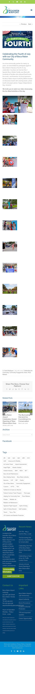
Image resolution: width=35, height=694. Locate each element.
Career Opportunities (25, 618)
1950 (18, 458)
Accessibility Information (9, 570)
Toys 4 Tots (12, 512)
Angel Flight (6, 467)
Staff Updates (23, 509)
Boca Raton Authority (23, 477)
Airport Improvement (21, 464)
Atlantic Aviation (16, 467)
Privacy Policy (21, 644)
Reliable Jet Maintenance (10, 502)
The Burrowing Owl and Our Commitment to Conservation (24, 418)
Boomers (5, 480)
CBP (16, 480)
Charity (22, 480)
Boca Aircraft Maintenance (10, 474)
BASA (21, 470)
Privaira (5, 499)
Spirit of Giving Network (10, 509)
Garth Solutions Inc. (17, 648)
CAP (12, 480)
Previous (24, 24)
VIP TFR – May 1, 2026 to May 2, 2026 (25, 533)
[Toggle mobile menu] (31, 10)
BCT (26, 470)
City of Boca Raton (8, 483)
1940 (13, 458)
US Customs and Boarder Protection (13, 515)
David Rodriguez (8, 370)
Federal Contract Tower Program (12, 493)
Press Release (26, 496)
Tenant (5, 512)
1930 (9, 458)
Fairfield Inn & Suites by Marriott (12, 490)
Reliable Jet (13, 499)
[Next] (31, 414)
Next (29, 24)
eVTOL (12, 486)
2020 (28, 458)
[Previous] (4, 414)
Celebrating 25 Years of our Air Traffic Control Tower (25, 558)
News (25, 372)
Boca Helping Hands (9, 477)
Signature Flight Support (10, 506)
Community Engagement (17, 372)
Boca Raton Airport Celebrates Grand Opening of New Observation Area (9, 419)
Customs (5, 486)
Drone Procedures (24, 603)
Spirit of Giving (23, 506)
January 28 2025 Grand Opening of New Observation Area (24, 567)
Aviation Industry (8, 470)
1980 (23, 458)
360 (4, 458)
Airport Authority (24, 599)
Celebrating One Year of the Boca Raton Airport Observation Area (25, 549)
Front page (27, 493)
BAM (16, 470)
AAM (4, 461)
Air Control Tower (8, 464)
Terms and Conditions (10, 644)
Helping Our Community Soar (11, 496)
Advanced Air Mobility (14, 461)
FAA (18, 486)
